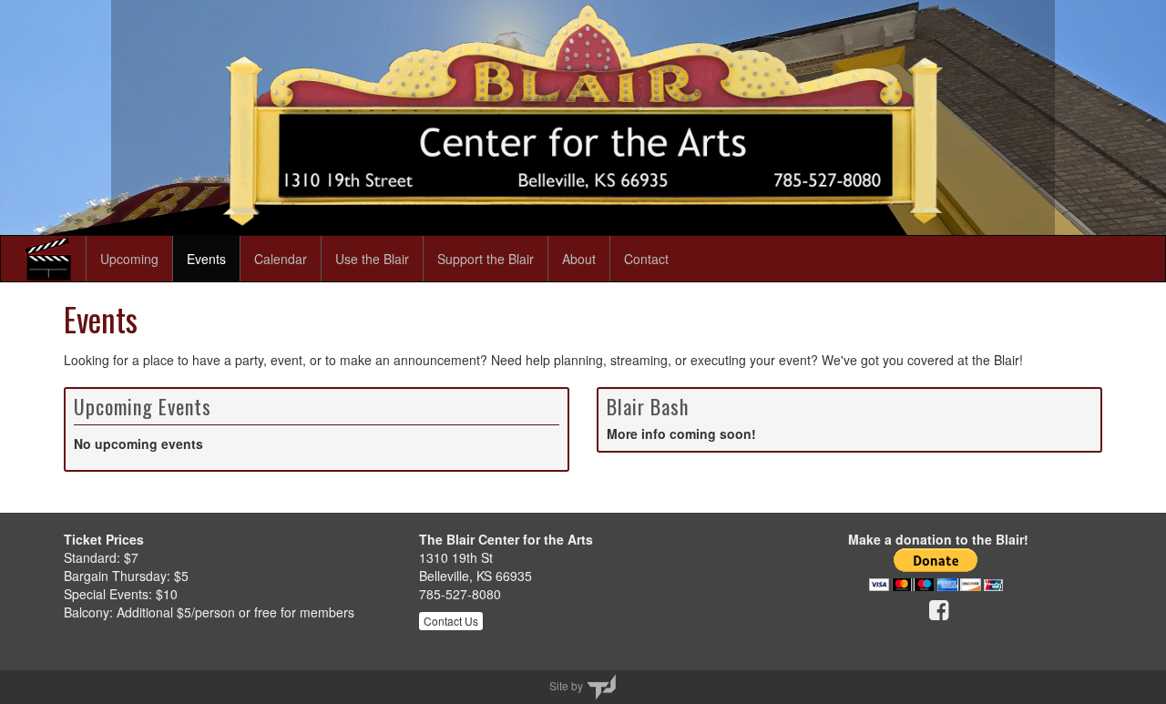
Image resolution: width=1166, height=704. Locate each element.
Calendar (280, 259)
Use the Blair (372, 259)
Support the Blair (485, 259)
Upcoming (129, 259)
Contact (646, 259)
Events (206, 259)
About (579, 259)
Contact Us (451, 620)
